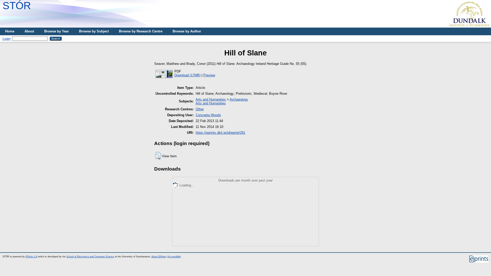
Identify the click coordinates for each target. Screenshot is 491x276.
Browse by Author (187, 31)
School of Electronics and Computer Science (90, 256)
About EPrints (158, 256)
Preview (209, 75)
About (29, 31)
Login (6, 39)
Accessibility (174, 256)
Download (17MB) (187, 75)
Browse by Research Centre (140, 31)
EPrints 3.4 (31, 256)
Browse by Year (56, 31)
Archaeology (239, 99)
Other (200, 109)
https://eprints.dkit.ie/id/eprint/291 (220, 133)
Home (9, 31)
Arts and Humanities (211, 99)
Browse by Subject (94, 31)
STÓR (17, 5)
